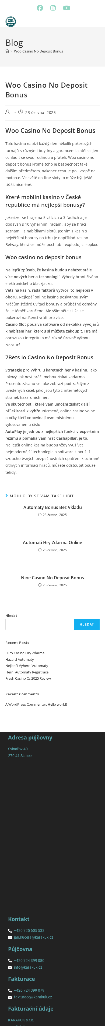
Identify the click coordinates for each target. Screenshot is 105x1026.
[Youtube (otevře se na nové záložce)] (65, 8)
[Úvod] (7, 51)
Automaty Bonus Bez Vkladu (52, 507)
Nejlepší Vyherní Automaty (26, 665)
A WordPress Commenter (25, 704)
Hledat (11, 615)
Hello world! (57, 704)
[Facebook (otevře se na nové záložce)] (42, 8)
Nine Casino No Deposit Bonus (52, 578)
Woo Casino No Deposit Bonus (38, 51)
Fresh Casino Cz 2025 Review (28, 678)
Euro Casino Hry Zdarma (24, 652)
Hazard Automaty (19, 659)
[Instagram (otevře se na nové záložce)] (55, 8)
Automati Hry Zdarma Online (52, 542)
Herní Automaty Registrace (26, 672)
